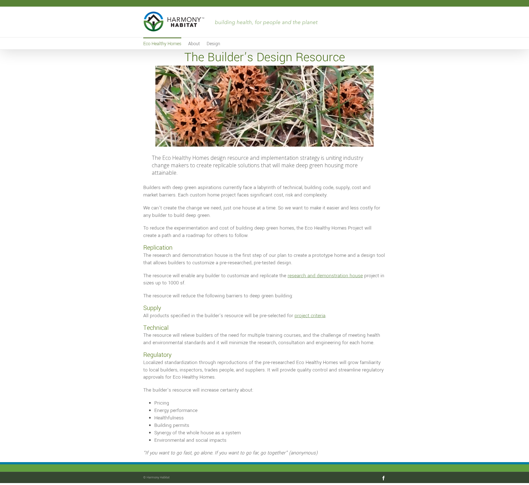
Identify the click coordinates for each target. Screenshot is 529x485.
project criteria (310, 315)
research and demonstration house (325, 275)
